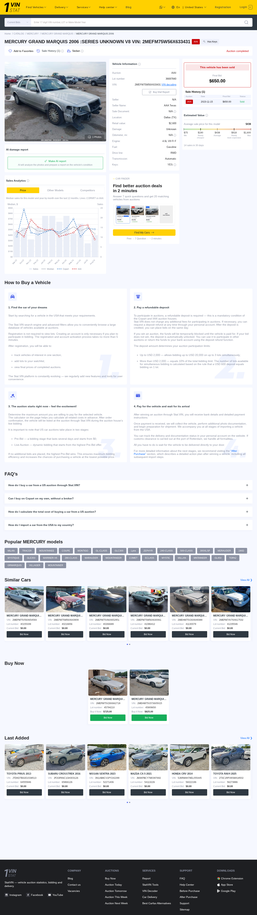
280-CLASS (71, 558)
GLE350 (31, 558)
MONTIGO (83, 550)
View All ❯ (246, 579)
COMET (133, 558)
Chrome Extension (232, 878)
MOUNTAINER (55, 565)
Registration (223, 7)
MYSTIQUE (13, 558)
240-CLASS (166, 550)
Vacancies (74, 890)
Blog (129, 7)
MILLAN (182, 558)
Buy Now (110, 878)
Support (184, 903)
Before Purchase (190, 890)
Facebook (37, 894)
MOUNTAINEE (46, 550)
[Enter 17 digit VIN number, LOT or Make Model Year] (246, 22)
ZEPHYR (148, 550)
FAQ (182, 878)
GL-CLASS (101, 550)
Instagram (15, 894)
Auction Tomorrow (116, 890)
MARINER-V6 (50, 558)
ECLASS (149, 558)
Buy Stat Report (161, 92)
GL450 (218, 558)
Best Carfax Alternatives (156, 903)
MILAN (11, 550)
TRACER (27, 550)
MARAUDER (91, 558)
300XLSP (205, 550)
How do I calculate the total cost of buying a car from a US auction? (52, 511)
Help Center (187, 884)
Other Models (55, 190)
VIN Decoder (150, 890)
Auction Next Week (116, 903)
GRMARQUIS (15, 565)
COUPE (66, 550)
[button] (18, 22)
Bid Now (24, 634)
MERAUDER (224, 550)
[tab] (127, 644)
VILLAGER (34, 565)
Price (23, 190)
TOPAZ (232, 558)
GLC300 (119, 550)
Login (244, 7)
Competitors (87, 190)
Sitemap (185, 909)
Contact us (74, 884)
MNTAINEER (200, 558)
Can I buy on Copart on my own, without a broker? (41, 498)
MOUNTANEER (114, 558)
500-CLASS (186, 550)
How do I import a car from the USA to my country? (41, 524)
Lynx (133, 550)
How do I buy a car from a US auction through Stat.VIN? (44, 485)
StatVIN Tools (150, 884)
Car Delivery (149, 897)
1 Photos (96, 137)
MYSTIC (166, 558)
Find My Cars (142, 232)
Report (146, 878)
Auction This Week (116, 897)
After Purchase (188, 897)
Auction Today (113, 884)
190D (241, 550)
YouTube (57, 894)
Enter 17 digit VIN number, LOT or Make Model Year (60, 22)
